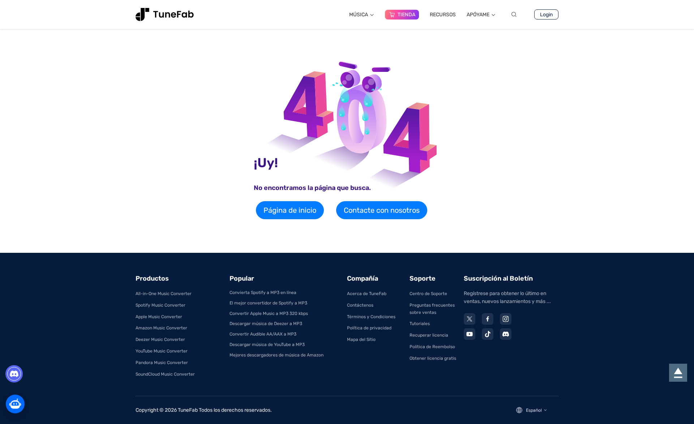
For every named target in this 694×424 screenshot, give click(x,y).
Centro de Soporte (428, 293)
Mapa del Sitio (361, 339)
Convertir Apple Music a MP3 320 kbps (269, 313)
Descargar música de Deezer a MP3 (266, 323)
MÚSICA (358, 15)
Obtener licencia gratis (433, 358)
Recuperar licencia (429, 335)
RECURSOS (443, 15)
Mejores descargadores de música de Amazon (277, 355)
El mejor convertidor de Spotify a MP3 (268, 303)
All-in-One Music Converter (164, 293)
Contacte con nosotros (382, 210)
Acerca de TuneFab (366, 293)
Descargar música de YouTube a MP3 (267, 344)
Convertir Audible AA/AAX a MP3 (263, 334)
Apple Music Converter (159, 316)
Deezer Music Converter (160, 339)
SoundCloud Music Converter (165, 374)
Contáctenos (360, 305)
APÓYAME (478, 15)
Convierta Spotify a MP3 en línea (263, 292)
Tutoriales (420, 323)
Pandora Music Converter (162, 362)
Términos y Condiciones (371, 316)
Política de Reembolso (432, 346)
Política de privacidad (369, 327)
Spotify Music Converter (160, 305)
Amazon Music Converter (161, 327)
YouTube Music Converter (162, 351)
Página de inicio (290, 210)
